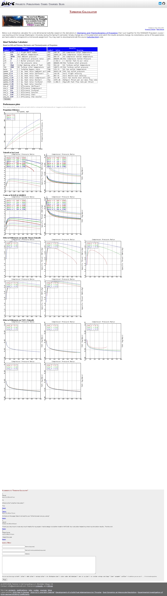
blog (50, 590)
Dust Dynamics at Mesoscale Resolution (120, 592)
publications (22, 590)
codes (36, 590)
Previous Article (150, 29)
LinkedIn (39, 586)
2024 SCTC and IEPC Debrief (42, 592)
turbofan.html (93, 37)
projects (12, 590)
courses (43, 590)
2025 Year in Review (20, 592)
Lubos (4, 511)
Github (50, 586)
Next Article (160, 29)
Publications (33, 4)
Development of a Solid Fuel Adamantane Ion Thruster (79, 592)
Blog (61, 4)
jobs (30, 590)
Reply (4, 508)
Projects (20, 4)
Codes (44, 4)
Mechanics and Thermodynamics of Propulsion (97, 33)
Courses (53, 4)
